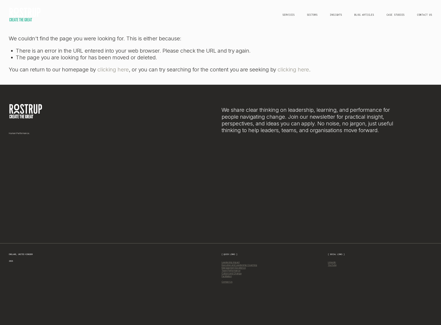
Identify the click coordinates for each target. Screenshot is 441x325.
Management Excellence (234, 267)
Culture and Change (232, 273)
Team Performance (231, 270)
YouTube (332, 265)
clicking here (113, 69)
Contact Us (424, 14)
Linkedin (332, 262)
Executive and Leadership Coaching (239, 265)
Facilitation (227, 276)
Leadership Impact (231, 262)
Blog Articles (364, 14)
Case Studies (396, 14)
